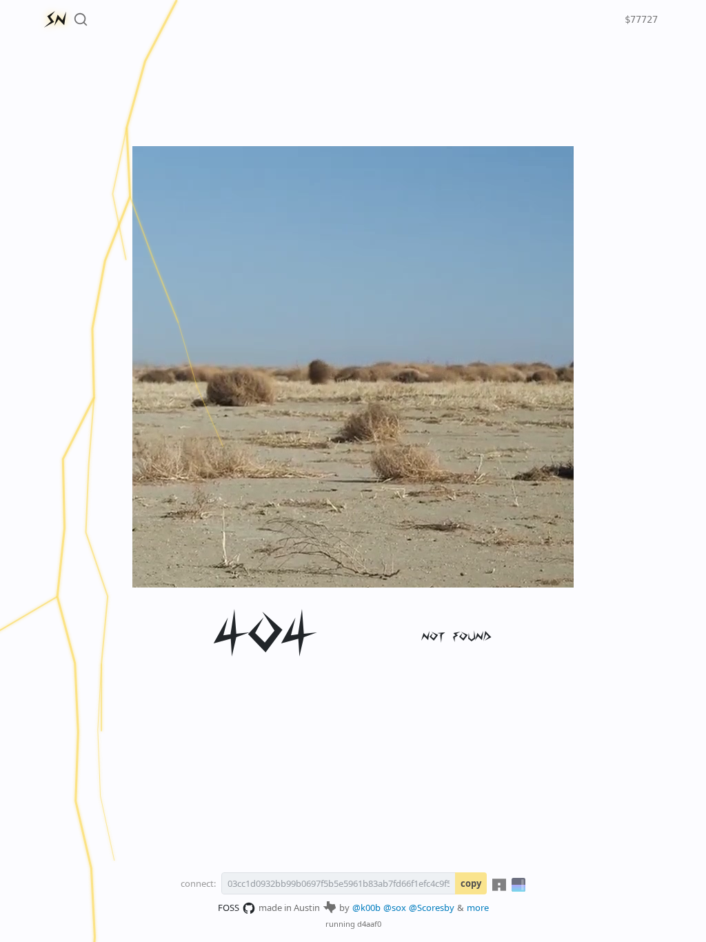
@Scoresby (431, 907)
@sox (394, 907)
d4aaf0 (369, 924)
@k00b (366, 907)
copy (471, 883)
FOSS (228, 907)
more (478, 907)
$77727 (641, 19)
